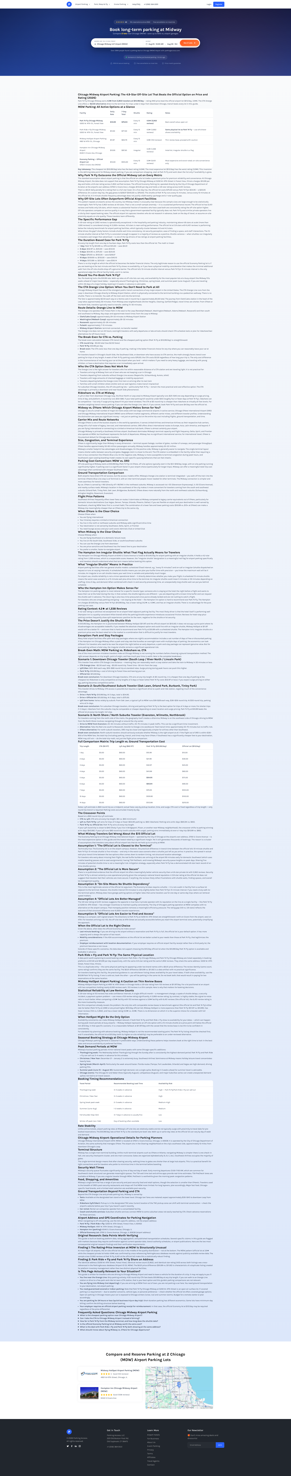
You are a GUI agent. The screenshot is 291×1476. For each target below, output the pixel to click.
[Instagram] (80, 1446)
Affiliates (151, 1457)
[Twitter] (68, 1446)
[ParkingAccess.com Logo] (69, 4)
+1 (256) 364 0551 (151, 4)
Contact (151, 1465)
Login (209, 4)
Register (218, 4)
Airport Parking (81, 4)
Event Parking (153, 1446)
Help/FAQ (136, 4)
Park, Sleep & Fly (101, 4)
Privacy (150, 1450)
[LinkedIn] (76, 1446)
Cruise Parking (120, 4)
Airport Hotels (153, 1435)
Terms (150, 1453)
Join (220, 1445)
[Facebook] (72, 1446)
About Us (151, 1442)
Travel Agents (153, 1461)
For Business (153, 1438)
